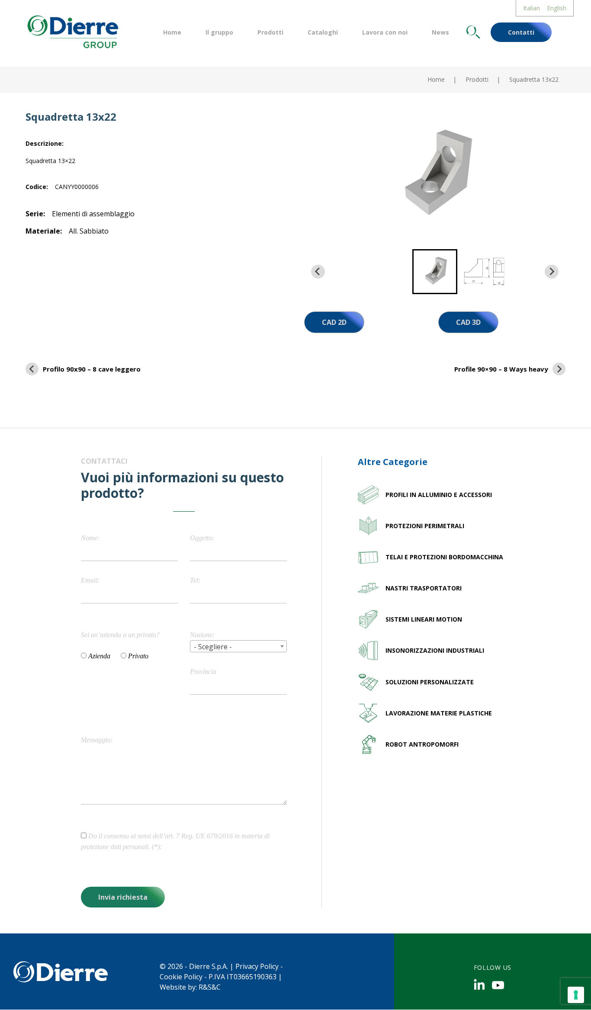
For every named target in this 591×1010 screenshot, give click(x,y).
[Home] (72, 30)
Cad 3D (468, 322)
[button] (434, 271)
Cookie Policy (181, 976)
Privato (138, 656)
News (440, 32)
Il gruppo (219, 32)
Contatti (521, 32)
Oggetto (201, 538)
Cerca (473, 32)
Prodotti (270, 32)
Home (172, 32)
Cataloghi (323, 32)
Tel (194, 580)
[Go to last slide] (318, 272)
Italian (531, 8)
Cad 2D (334, 322)
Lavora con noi (385, 32)
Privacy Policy (257, 966)
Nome (89, 538)
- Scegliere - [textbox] (213, 646)
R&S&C (210, 987)
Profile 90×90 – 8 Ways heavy (501, 369)
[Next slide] (552, 272)
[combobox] (238, 646)
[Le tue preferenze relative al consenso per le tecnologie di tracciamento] (576, 995)
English (556, 8)
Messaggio (95, 740)
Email (89, 580)
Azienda (99, 656)
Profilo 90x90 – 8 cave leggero (92, 369)
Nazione (201, 634)
